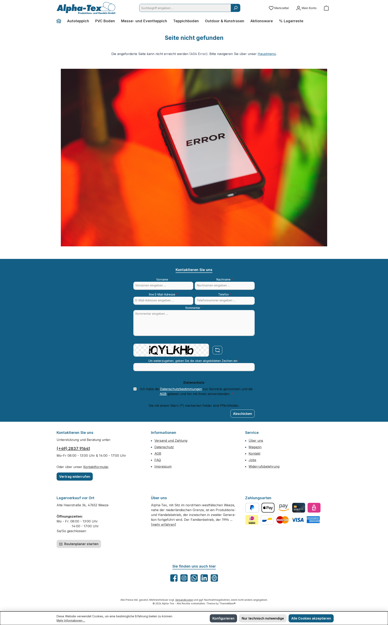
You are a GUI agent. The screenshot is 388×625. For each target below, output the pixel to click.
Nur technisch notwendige (263, 618)
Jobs (252, 460)
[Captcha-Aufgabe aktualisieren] (217, 350)
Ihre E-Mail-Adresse (163, 294)
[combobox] (185, 8)
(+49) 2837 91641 (73, 448)
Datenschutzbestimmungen (181, 389)
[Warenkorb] (326, 8)
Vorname (163, 279)
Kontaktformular (95, 467)
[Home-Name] (60, 21)
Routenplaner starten (80, 544)
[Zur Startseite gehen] (86, 8)
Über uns (256, 441)
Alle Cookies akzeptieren (311, 618)
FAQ (157, 460)
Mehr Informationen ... (71, 620)
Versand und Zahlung (170, 441)
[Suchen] (235, 8)
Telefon (224, 294)
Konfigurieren (223, 618)
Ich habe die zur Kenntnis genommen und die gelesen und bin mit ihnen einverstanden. (196, 391)
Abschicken (242, 414)
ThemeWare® (227, 603)
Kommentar (194, 307)
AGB (163, 394)
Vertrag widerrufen (74, 477)
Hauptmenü (267, 54)
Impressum (163, 466)
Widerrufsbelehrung (264, 466)
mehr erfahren (163, 524)
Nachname (224, 279)
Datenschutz (164, 447)
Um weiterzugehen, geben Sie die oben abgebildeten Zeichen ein (194, 360)
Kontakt (254, 453)
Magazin (255, 447)
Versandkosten (184, 599)
